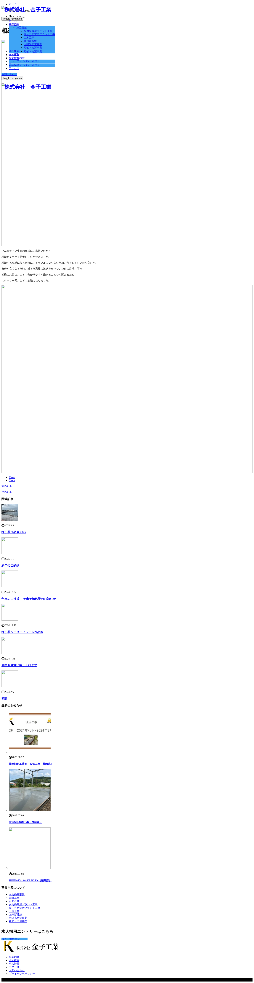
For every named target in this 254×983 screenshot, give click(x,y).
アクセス (14, 64)
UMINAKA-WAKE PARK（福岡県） (30, 880)
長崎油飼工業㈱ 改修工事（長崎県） (31, 763)
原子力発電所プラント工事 (39, 34)
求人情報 (14, 54)
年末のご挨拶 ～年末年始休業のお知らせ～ (30, 598)
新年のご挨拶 (10, 565)
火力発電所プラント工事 (38, 31)
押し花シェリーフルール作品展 (22, 632)
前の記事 (6, 486)
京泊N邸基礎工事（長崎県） (25, 822)
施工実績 (21, 27)
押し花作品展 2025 (13, 532)
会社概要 (14, 51)
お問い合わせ (17, 57)
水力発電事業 (17, 894)
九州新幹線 (30, 41)
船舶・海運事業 (33, 47)
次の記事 (6, 492)
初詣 (4, 698)
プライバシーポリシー (29, 61)
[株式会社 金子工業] (26, 9)
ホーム (13, 21)
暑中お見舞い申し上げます (19, 665)
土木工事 (29, 37)
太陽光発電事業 (33, 44)
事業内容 (14, 24)
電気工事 (14, 897)
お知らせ (14, 901)
